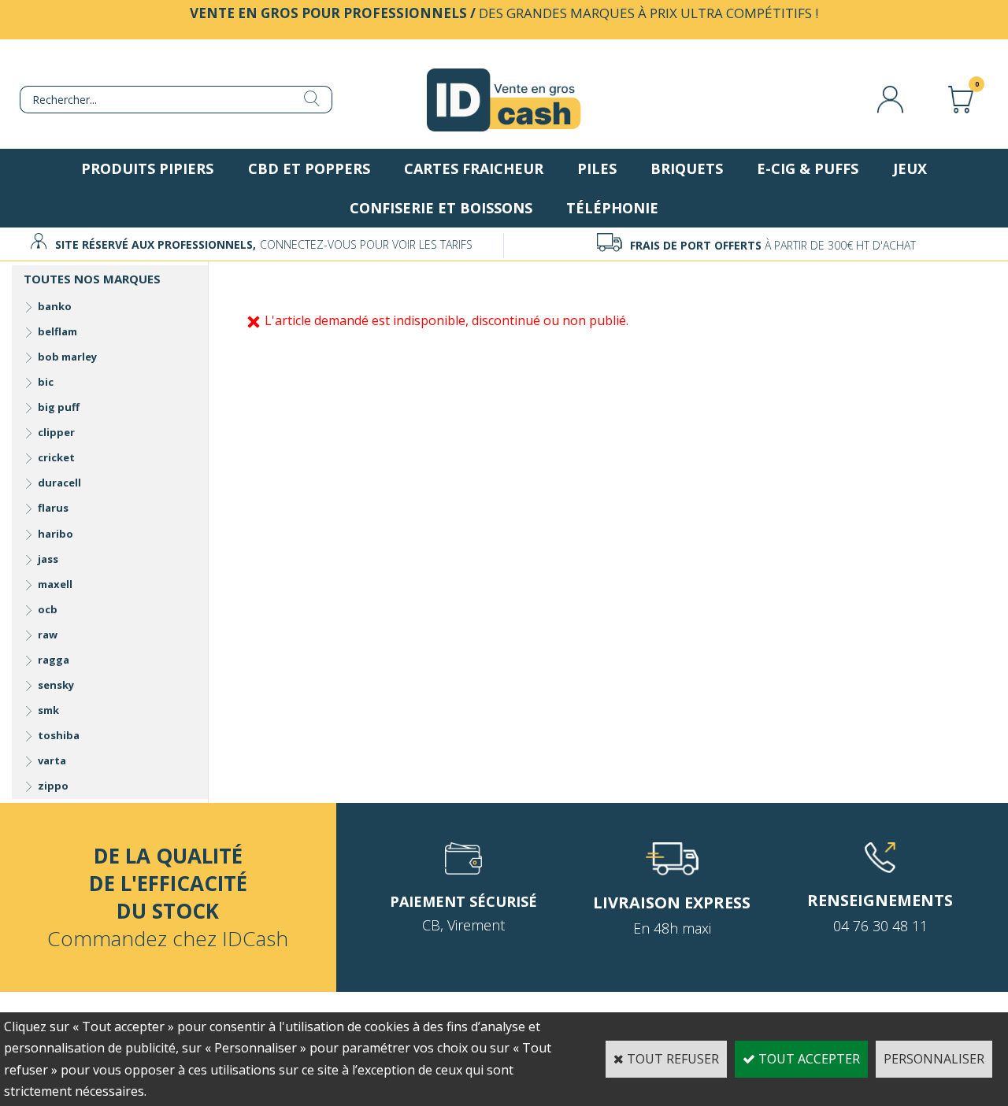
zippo (53, 786)
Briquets (686, 168)
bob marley (67, 357)
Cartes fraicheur (473, 168)
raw (47, 634)
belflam (57, 331)
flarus (53, 508)
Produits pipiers (147, 168)
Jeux (910, 168)
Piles (597, 168)
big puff (59, 407)
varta (52, 760)
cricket (56, 457)
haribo (55, 534)
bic (46, 382)
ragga (53, 660)
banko (55, 306)
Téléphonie (612, 207)
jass (48, 559)
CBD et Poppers (309, 168)
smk (48, 710)
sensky (56, 685)
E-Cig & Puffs (807, 168)
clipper (56, 432)
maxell (55, 584)
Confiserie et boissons (441, 207)
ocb (47, 609)
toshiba (59, 735)
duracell (59, 482)
